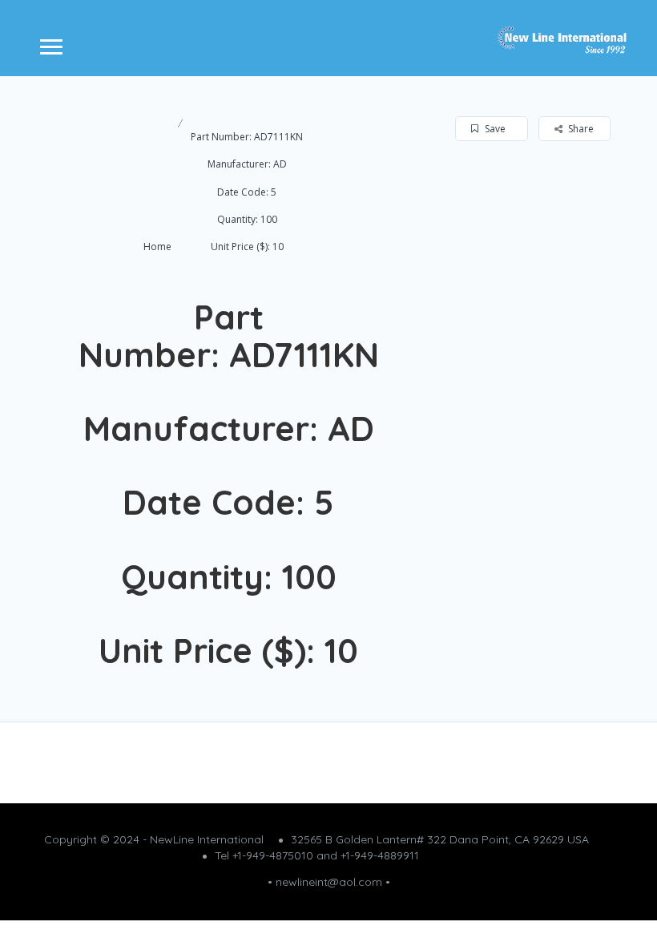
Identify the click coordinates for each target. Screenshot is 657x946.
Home (157, 246)
